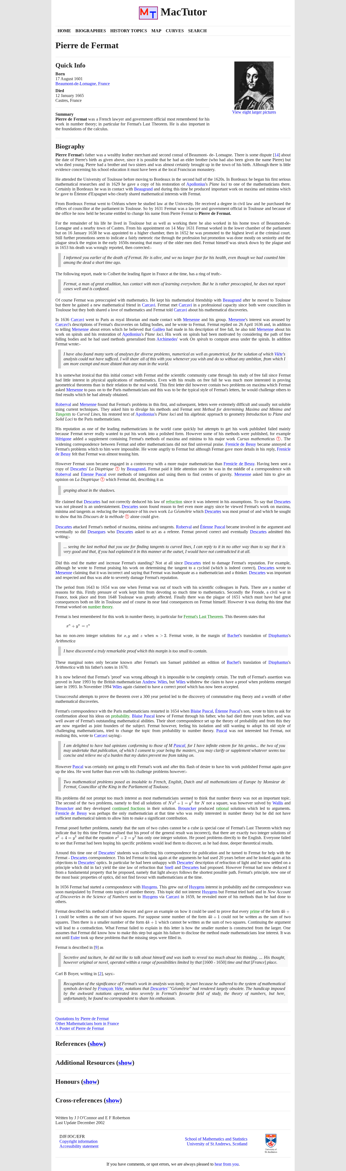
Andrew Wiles (154, 682)
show (97, 1043)
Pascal (221, 730)
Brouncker (64, 808)
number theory (100, 606)
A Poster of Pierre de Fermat (79, 1028)
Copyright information (78, 1141)
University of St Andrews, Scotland (217, 1143)
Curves (175, 30)
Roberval (63, 404)
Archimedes (167, 339)
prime (255, 911)
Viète (278, 354)
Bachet (233, 635)
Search (197, 30)
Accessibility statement (78, 1146)
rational (222, 808)
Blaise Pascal (202, 711)
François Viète (110, 988)
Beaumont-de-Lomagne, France (82, 83)
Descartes (78, 469)
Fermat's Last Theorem (203, 616)
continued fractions (128, 808)
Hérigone (63, 438)
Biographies (90, 30)
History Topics (128, 30)
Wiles (180, 682)
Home (64, 30)
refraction (174, 501)
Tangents (63, 414)
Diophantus (278, 635)
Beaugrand (143, 189)
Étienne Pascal (93, 474)
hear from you (227, 1164)
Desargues (96, 531)
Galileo (158, 329)
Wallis (277, 803)
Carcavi (148, 305)
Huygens (149, 887)
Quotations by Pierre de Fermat (82, 1018)
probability (120, 716)
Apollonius (195, 184)
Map (156, 30)
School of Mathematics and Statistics (216, 1139)
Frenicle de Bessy (240, 444)
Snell (169, 867)
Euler (75, 937)
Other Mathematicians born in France (87, 1023)
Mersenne (191, 319)
